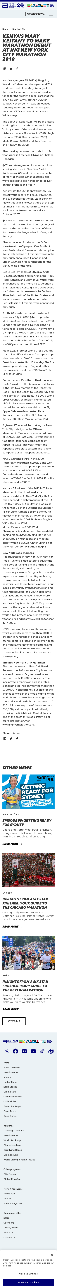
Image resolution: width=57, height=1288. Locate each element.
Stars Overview (11, 1067)
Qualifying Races (12, 1150)
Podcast (7, 1198)
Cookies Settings (28, 1274)
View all (14, 1021)
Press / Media (11, 1227)
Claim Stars (9, 1091)
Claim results (10, 1154)
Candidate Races (12, 1096)
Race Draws (10, 1116)
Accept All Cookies (28, 1282)
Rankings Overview (14, 1130)
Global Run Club (12, 1179)
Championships (12, 1145)
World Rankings (12, 1140)
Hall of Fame (10, 1082)
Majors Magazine (12, 1203)
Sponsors (8, 1222)
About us (8, 1232)
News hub (9, 1193)
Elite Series (9, 1174)
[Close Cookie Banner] (52, 1255)
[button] (51, 14)
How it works (10, 1072)
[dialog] (28, 1269)
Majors (7, 1077)
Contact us (9, 1237)
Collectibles (9, 1101)
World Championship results (19, 1159)
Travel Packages (12, 1106)
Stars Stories (10, 1087)
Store (6, 1218)
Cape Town (9, 1111)
